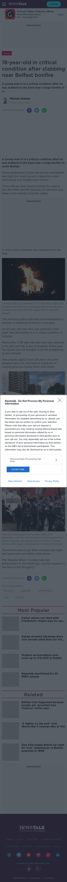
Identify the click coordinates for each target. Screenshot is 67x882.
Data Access (33, 481)
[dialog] (33, 441)
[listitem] (33, 460)
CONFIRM (18, 469)
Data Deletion (15, 481)
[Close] (61, 401)
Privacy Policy (52, 481)
